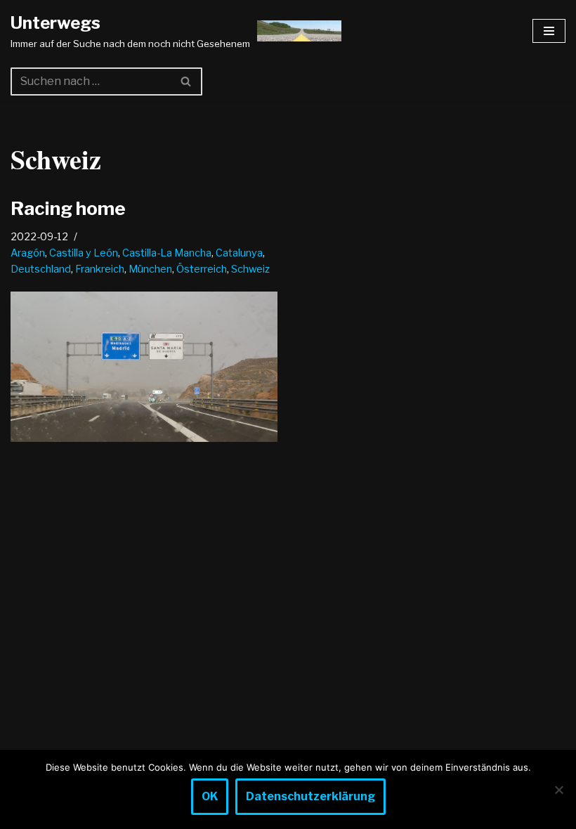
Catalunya (239, 253)
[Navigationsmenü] (548, 31)
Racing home (68, 208)
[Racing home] (144, 367)
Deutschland (41, 269)
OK (210, 796)
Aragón (28, 253)
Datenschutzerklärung (310, 796)
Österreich (201, 269)
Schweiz (250, 269)
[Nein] (558, 790)
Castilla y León (83, 253)
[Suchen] (186, 81)
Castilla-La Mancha (166, 253)
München (150, 269)
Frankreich (99, 269)
